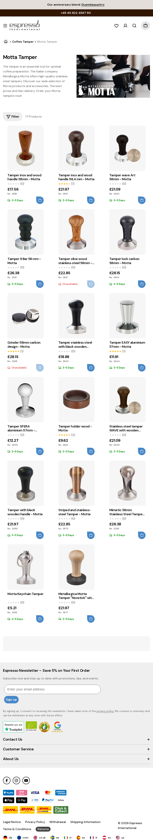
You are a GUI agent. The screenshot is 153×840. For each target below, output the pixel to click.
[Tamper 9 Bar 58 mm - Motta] (25, 232)
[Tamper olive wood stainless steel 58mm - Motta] (76, 232)
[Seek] (134, 25)
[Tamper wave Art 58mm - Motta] (127, 148)
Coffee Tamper (23, 42)
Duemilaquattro (93, 5)
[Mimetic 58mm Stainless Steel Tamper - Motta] (127, 483)
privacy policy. (105, 711)
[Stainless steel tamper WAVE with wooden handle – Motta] (127, 399)
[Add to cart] (40, 200)
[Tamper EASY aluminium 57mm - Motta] (127, 316)
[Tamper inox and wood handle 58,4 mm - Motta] (76, 148)
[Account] (125, 25)
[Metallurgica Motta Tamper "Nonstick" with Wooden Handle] (76, 567)
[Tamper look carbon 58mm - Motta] (127, 232)
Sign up (11, 699)
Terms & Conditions (17, 829)
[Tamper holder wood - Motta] (76, 399)
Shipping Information (85, 822)
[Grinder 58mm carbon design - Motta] (25, 316)
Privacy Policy (35, 822)
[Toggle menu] (5, 25)
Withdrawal (57, 822)
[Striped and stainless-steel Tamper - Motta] (76, 483)
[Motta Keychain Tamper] (25, 567)
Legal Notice (12, 822)
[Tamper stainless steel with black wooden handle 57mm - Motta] (76, 316)
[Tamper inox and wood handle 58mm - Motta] (25, 148)
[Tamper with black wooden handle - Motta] (25, 483)
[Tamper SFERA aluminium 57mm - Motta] (25, 399)
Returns (43, 829)
